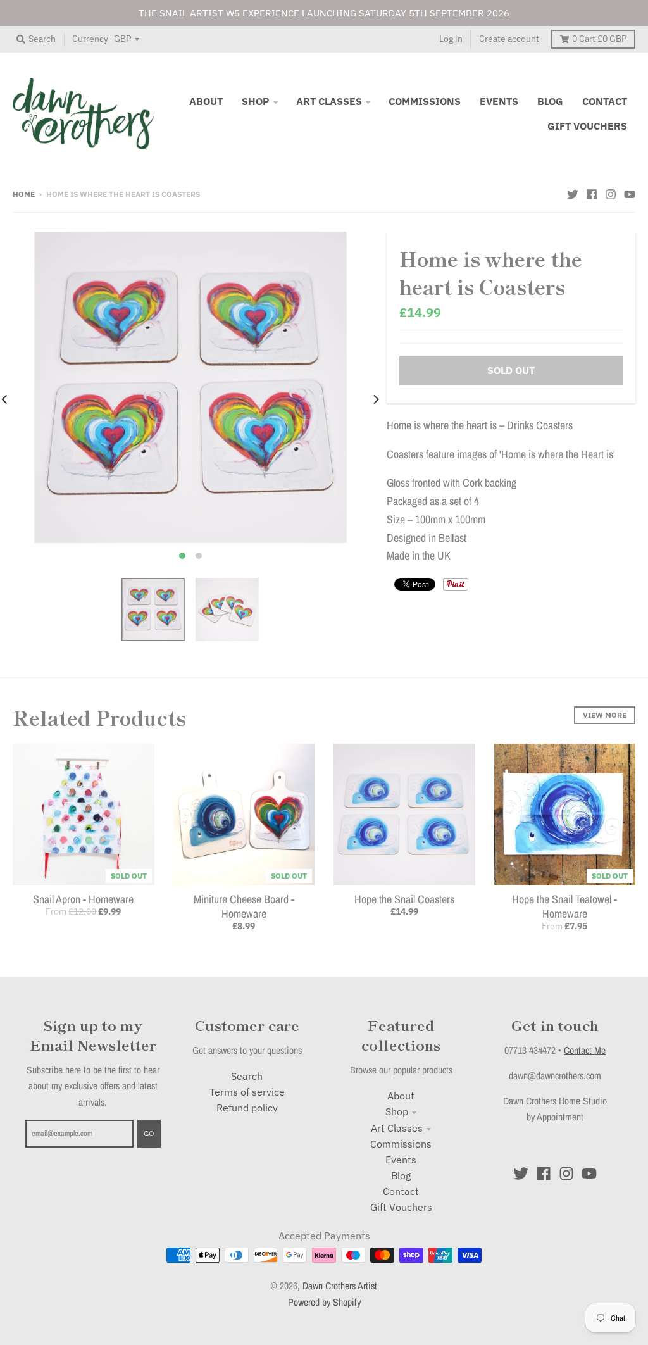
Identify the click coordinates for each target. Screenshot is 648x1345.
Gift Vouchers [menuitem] (587, 126)
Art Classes (397, 1128)
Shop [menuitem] (256, 101)
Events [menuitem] (499, 101)
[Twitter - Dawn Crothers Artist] (572, 193)
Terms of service (247, 1091)
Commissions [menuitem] (425, 101)
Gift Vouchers (401, 1207)
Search (247, 1076)
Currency (90, 38)
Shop (396, 1111)
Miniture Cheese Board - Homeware (244, 906)
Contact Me (585, 1050)
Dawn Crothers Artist (339, 1285)
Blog (401, 1175)
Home (24, 194)
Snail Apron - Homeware (83, 899)
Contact (401, 1191)
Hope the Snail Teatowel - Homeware (564, 906)
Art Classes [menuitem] (329, 101)
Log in (451, 38)
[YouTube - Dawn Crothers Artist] (629, 193)
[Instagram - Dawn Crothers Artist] (610, 193)
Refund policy (247, 1107)
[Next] (375, 399)
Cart (599, 38)
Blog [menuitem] (550, 101)
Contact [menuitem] (604, 101)
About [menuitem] (206, 101)
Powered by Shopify (324, 1302)
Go (149, 1133)
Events (400, 1159)
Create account (509, 38)
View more (604, 715)
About (400, 1095)
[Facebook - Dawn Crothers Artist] (591, 193)
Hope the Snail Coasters (404, 899)
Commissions (401, 1143)
